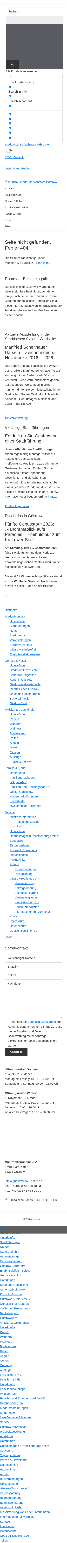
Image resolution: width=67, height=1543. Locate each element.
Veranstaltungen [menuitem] (10, 1256)
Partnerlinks (17, 859)
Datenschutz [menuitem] (8, 1531)
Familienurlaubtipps (22, 777)
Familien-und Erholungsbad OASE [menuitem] (22, 1398)
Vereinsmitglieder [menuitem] (11, 1507)
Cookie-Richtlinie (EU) (24, 930)
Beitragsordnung (25, 888)
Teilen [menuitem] (4, 1540)
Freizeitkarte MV (20, 761)
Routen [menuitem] (4, 1247)
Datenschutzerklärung (41, 1021)
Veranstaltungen (20, 640)
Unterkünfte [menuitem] (7, 1237)
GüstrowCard (18, 703)
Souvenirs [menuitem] (6, 1450)
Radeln (14, 719)
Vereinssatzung (25, 883)
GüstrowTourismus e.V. (25, 878)
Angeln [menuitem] (4, 1356)
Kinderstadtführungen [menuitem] (14, 1408)
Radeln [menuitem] (4, 1332)
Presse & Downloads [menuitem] (13, 1460)
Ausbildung (17, 826)
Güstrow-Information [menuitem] (13, 1427)
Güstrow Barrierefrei (23, 649)
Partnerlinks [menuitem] (7, 1469)
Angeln (14, 742)
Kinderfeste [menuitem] (7, 1412)
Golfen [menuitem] (4, 1360)
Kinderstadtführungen (24, 796)
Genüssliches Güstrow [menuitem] (14, 1303)
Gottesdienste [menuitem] (9, 1464)
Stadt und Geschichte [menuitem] (14, 1284)
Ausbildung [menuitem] (7, 1436)
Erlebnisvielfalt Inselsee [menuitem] (15, 1270)
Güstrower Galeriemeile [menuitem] (15, 1299)
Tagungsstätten (20, 845)
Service (10, 812)
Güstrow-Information (23, 817)
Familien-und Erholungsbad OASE (32, 787)
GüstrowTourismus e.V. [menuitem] (15, 1488)
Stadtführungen (20, 626)
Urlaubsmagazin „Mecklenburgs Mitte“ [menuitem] (24, 1446)
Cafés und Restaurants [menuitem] (15, 1308)
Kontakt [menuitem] (5, 1521)
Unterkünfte (17, 621)
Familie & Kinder (15, 768)
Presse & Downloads (23, 850)
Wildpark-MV (18, 782)
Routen (14, 630)
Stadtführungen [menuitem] (10, 1242)
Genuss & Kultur (15, 660)
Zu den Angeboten (17, 506)
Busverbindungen (26, 869)
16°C (9, 157)
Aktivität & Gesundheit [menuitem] (14, 1322)
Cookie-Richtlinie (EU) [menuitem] (14, 1535)
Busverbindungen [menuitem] (11, 1479)
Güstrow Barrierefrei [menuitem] (13, 1266)
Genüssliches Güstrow (24, 689)
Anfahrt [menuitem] (4, 1474)
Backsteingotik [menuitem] (9, 1313)
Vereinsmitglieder (26, 897)
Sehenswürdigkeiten (23, 675)
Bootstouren (18, 733)
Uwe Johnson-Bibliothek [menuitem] (15, 1417)
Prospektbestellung (27, 821)
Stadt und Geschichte (24, 670)
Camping (15, 752)
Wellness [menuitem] (6, 1341)
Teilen (9, 937)
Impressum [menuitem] (7, 1526)
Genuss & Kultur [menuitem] (10, 1275)
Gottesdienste (19, 855)
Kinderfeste (17, 801)
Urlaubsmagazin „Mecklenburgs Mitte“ (34, 836)
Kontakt (15, 916)
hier (50, 496)
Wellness (16, 728)
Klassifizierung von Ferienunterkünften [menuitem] (25, 1512)
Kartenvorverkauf (21, 644)
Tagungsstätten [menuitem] (10, 1455)
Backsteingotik (19, 698)
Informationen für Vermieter (32, 911)
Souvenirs (16, 840)
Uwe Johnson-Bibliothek (25, 806)
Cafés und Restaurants (25, 694)
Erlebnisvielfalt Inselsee (25, 654)
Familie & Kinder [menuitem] (10, 1379)
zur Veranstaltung (16, 418)
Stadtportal (27, 144)
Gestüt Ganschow (21, 791)
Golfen (14, 747)
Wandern (15, 723)
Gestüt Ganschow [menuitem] (11, 1403)
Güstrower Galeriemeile (25, 684)
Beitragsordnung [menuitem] (10, 1497)
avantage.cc (37, 1219)
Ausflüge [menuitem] (5, 1370)
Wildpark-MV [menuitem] (8, 1393)
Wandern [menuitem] (6, 1337)
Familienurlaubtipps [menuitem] (12, 1389)
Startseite (42, 262)
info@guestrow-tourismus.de (23, 1181)
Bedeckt (18, 157)
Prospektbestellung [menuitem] (12, 1431)
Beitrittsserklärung (26, 892)
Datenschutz (18, 926)
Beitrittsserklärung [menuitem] (11, 1502)
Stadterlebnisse (15, 616)
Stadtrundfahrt (19, 635)
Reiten (14, 738)
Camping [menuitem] (6, 1365)
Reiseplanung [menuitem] (9, 1483)
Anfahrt (14, 864)
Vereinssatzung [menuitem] (10, 1493)
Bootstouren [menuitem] (8, 1346)
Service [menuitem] (5, 1422)
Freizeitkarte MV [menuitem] (10, 1374)
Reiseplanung (24, 873)
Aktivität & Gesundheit (19, 709)
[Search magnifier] (12, 64)
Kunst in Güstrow (21, 679)
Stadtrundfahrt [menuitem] (9, 1251)
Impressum (17, 921)
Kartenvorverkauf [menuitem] (11, 1261)
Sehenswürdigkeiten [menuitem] (13, 1289)
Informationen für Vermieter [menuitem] (17, 1516)
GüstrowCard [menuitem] (8, 1318)
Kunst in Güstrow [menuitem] (11, 1294)
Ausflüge (15, 757)
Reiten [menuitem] (4, 1351)
